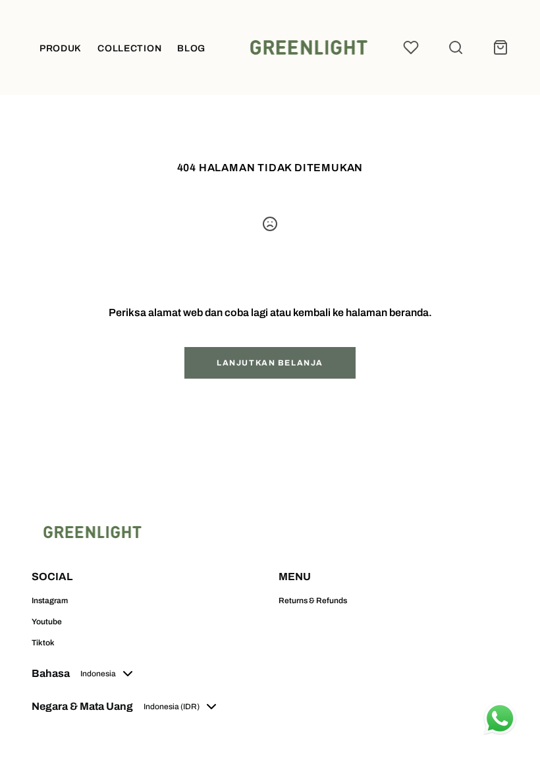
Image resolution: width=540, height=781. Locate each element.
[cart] (500, 47)
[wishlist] (411, 47)
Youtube (47, 621)
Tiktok (43, 642)
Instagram (50, 600)
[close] (456, 47)
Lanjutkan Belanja (270, 362)
